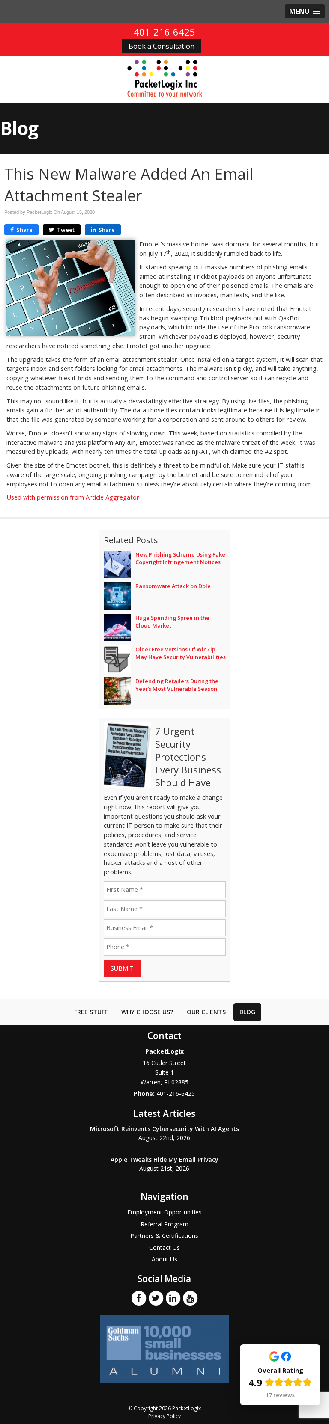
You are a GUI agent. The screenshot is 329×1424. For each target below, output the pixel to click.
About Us (164, 1259)
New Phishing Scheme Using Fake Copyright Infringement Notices (180, 558)
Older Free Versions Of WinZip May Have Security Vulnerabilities (180, 653)
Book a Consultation (161, 46)
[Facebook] (138, 1298)
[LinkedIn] (173, 1298)
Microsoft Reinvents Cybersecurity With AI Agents (164, 1129)
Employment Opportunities (164, 1212)
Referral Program (164, 1224)
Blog (247, 1012)
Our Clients (206, 1012)
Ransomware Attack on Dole (173, 586)
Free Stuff (91, 1012)
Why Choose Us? (147, 1012)
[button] (305, 11)
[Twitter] (155, 1298)
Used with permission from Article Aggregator (72, 497)
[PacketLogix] (164, 78)
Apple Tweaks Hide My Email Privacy (164, 1159)
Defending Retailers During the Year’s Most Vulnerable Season (176, 685)
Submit (122, 968)
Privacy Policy (164, 1416)
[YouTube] (190, 1298)
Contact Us (164, 1247)
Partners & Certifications (164, 1236)
